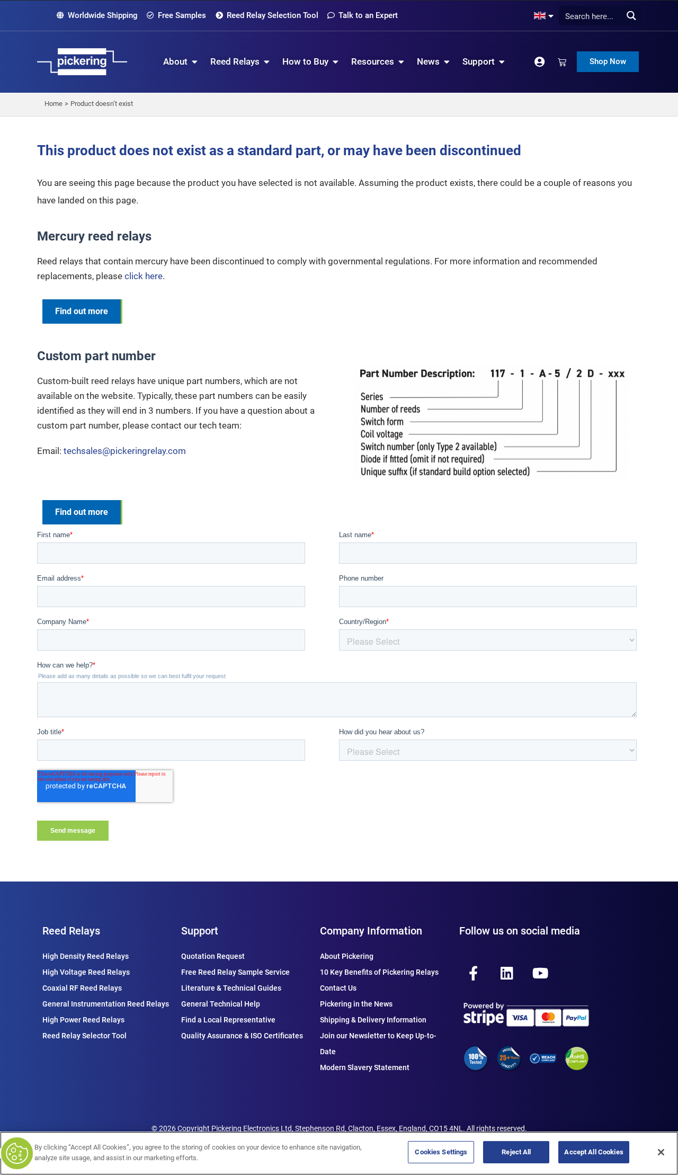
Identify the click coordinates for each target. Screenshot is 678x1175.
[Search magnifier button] (631, 15)
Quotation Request (213, 956)
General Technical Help (220, 1004)
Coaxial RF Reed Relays (82, 988)
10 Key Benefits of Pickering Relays (379, 972)
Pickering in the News (356, 1004)
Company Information (371, 930)
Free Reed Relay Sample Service (235, 972)
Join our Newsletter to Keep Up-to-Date (378, 1043)
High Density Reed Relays (85, 956)
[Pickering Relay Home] (82, 61)
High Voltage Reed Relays (86, 972)
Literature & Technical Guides (231, 988)
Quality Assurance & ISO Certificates (242, 1035)
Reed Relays (71, 930)
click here (143, 276)
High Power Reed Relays (83, 1020)
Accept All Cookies (593, 1152)
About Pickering (346, 956)
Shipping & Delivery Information (373, 1020)
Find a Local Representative (228, 1020)
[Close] (661, 1152)
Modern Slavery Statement (364, 1067)
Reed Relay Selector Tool (84, 1035)
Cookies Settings (441, 1152)
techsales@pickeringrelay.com (125, 451)
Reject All (516, 1152)
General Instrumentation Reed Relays (105, 1004)
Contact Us (338, 988)
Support (199, 930)
